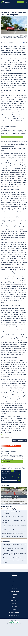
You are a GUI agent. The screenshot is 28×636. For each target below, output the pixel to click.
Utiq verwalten (14, 594)
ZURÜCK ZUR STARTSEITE (19, 440)
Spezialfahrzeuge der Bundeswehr (11, 530)
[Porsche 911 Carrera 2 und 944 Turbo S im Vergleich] (14, 25)
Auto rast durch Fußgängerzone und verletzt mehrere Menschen (15, 545)
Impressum (14, 585)
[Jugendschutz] (14, 622)
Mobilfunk (21, 2)
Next (26, 25)
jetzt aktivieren (7, 137)
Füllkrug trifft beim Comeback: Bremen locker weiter (14, 526)
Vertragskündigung (14, 612)
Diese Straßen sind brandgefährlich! (12, 558)
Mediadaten (14, 606)
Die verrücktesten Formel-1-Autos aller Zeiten (13, 561)
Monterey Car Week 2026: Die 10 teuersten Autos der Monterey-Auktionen (14, 554)
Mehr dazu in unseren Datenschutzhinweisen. (17, 468)
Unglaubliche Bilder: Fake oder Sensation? (13, 533)
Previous (2, 25)
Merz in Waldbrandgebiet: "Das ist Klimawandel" (11, 512)
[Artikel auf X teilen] (26, 42)
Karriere (14, 609)
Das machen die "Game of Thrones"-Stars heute (13, 517)
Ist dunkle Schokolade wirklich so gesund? (13, 536)
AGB (14, 597)
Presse (14, 603)
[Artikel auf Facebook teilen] (24, 42)
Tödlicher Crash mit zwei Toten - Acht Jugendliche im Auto (13, 549)
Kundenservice (14, 579)
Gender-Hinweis (14, 600)
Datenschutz (14, 588)
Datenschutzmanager (14, 591)
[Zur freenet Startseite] (5, 1)
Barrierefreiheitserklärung (14, 582)
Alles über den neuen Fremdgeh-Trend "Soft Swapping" (13, 521)
